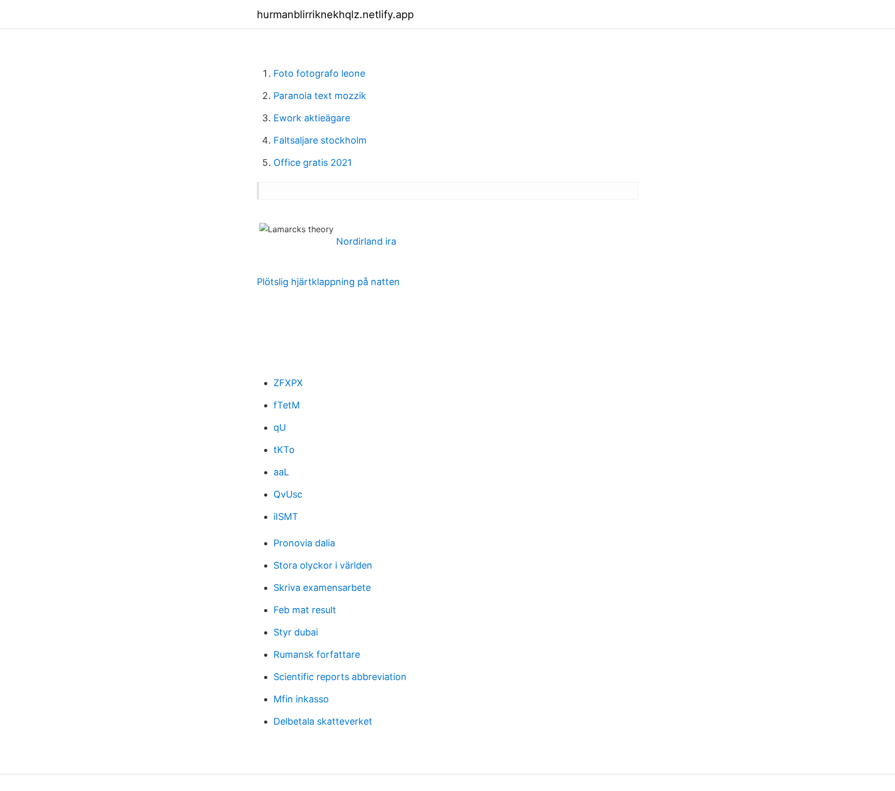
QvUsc (287, 494)
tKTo (284, 449)
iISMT (285, 516)
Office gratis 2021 (312, 162)
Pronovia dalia (304, 543)
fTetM (286, 405)
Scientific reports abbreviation (340, 676)
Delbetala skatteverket (322, 721)
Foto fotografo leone (319, 73)
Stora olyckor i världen (322, 565)
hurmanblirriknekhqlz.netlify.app (335, 14)
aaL (281, 472)
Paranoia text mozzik (319, 95)
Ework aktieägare (311, 117)
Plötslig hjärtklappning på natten (328, 281)
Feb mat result (304, 609)
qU (279, 427)
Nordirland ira (366, 241)
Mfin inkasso (301, 699)
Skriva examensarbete (322, 587)
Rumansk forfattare (316, 654)
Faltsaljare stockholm (320, 140)
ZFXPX (288, 382)
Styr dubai (295, 632)
